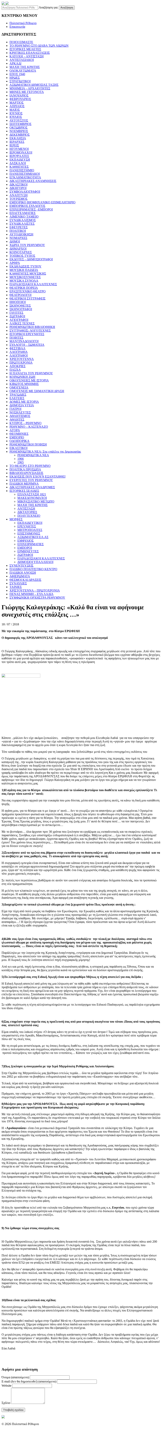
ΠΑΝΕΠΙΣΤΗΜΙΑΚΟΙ (24, 173)
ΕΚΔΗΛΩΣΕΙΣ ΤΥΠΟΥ (25, 266)
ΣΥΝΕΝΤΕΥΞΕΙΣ (21, 565)
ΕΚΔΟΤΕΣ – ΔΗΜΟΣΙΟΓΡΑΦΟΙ (31, 259)
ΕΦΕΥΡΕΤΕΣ (18, 227)
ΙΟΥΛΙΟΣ (15, 117)
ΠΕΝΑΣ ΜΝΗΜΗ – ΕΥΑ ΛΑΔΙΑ (31, 594)
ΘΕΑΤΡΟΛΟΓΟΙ (20, 295)
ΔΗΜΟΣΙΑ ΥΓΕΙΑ (21, 405)
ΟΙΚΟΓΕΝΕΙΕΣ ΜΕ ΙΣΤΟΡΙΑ (29, 380)
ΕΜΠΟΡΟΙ (24, 547)
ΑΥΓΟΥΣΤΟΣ (18, 120)
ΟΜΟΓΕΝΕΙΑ (18, 387)
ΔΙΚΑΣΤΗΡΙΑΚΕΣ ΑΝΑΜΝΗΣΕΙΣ (32, 181)
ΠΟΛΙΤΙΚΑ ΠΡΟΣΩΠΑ (25, 469)
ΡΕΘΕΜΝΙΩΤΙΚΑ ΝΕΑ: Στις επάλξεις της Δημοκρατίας (45, 451)
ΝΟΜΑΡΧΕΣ (18, 238)
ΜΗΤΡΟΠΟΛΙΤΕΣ (29, 530)
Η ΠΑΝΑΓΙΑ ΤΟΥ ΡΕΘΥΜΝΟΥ (31, 373)
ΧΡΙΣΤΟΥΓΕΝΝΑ (21, 359)
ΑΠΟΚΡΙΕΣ (17, 366)
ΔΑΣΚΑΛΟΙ (17, 163)
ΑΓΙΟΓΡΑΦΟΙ (18, 319)
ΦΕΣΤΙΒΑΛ (17, 348)
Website (6, 1385)
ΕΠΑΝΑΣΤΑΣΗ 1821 (31, 494)
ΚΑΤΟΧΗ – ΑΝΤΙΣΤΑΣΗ (26, 56)
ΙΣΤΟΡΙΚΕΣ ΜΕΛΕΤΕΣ (25, 49)
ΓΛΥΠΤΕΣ (16, 312)
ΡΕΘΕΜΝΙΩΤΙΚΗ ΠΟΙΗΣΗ (28, 444)
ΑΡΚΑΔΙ (15, 63)
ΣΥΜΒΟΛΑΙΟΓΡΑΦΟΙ (24, 191)
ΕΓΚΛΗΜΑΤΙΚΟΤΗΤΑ (25, 177)
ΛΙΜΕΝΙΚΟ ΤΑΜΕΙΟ (24, 216)
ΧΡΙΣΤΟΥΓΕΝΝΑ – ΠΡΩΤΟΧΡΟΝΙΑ (34, 590)
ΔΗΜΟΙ (14, 241)
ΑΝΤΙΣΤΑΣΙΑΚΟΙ (21, 60)
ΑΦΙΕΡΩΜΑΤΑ (19, 576)
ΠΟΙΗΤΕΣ (16, 337)
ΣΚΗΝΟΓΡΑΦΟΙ (20, 309)
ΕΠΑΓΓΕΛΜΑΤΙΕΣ (22, 213)
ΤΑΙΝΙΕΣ (15, 587)
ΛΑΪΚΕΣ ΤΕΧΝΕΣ (22, 323)
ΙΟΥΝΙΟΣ (16, 113)
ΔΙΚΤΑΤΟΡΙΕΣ (27, 512)
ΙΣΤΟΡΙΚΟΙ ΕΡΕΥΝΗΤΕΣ (26, 334)
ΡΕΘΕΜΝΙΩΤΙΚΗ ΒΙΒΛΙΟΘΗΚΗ (32, 327)
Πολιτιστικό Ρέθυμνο (23, 23)
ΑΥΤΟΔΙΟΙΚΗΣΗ (21, 234)
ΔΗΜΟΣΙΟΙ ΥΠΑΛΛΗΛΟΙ (35, 562)
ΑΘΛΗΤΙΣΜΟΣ (19, 416)
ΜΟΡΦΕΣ (16, 519)
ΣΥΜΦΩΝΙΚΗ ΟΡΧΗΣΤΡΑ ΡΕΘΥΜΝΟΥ (37, 597)
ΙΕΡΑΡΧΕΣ (16, 141)
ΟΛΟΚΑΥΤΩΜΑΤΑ (22, 70)
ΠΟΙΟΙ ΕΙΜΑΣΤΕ (21, 42)
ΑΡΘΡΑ (14, 263)
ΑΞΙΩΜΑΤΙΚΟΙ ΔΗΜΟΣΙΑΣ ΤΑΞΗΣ (33, 84)
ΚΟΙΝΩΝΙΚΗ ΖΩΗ (22, 376)
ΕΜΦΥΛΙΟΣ (25, 540)
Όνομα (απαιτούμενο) (15, 1377)
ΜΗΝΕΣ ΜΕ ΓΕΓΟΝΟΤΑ (26, 92)
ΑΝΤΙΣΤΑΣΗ (26, 508)
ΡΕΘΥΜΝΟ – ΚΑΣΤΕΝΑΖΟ (28, 426)
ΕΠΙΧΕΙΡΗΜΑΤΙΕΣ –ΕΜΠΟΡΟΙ (31, 209)
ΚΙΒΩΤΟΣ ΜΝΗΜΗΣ (24, 384)
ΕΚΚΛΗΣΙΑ (17, 138)
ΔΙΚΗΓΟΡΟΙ (17, 188)
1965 (20, 462)
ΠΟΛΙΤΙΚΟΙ (17, 230)
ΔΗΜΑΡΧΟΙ (17, 248)
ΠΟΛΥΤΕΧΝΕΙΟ (28, 515)
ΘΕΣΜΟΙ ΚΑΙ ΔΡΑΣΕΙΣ (25, 579)
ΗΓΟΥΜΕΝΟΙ (19, 149)
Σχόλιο (6, 1402)
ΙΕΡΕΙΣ (14, 145)
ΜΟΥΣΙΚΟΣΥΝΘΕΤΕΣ (25, 277)
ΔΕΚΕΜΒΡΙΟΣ (19, 134)
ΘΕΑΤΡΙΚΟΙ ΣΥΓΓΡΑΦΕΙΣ (27, 298)
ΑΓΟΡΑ (14, 430)
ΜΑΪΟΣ (14, 109)
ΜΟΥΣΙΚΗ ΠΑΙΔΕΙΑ (23, 270)
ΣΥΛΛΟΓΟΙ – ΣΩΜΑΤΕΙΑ (26, 344)
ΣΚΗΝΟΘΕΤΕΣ (20, 305)
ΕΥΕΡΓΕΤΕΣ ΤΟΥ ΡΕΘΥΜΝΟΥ (31, 480)
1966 (20, 458)
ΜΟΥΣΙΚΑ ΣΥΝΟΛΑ (23, 280)
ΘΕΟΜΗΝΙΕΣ (18, 433)
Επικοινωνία (17, 26)
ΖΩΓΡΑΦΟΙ (17, 316)
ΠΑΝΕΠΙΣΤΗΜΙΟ (21, 170)
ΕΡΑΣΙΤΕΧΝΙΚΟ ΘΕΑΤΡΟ (27, 291)
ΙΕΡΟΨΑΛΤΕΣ (19, 156)
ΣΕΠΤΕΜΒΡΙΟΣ (20, 124)
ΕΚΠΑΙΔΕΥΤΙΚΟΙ (29, 522)
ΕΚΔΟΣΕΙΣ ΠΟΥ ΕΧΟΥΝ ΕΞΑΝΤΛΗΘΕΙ (37, 476)
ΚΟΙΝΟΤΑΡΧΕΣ (20, 252)
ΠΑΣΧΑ (15, 369)
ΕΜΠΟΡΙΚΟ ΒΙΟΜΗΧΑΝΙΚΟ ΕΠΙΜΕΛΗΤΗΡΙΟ (42, 202)
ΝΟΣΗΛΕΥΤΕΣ (20, 412)
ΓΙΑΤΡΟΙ (15, 409)
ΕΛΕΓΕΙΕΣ (16, 398)
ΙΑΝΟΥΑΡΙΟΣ (18, 95)
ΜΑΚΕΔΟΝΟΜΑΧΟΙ (32, 498)
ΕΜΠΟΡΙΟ (16, 437)
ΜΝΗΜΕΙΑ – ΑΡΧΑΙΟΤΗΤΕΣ (29, 88)
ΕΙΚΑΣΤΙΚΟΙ (18, 448)
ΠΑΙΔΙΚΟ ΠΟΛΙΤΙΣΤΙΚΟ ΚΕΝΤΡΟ (33, 569)
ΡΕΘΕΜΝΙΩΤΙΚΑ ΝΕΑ (33, 455)
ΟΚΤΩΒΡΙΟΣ (18, 127)
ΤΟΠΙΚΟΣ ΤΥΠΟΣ (22, 255)
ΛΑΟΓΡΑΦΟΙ (18, 355)
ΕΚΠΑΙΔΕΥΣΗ (19, 159)
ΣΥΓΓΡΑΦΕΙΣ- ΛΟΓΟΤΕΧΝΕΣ (30, 330)
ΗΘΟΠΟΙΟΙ (17, 302)
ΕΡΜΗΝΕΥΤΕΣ (28, 551)
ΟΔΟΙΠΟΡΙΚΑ (19, 441)
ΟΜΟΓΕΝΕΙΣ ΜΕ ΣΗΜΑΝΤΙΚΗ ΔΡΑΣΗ (36, 391)
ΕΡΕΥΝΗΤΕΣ (26, 526)
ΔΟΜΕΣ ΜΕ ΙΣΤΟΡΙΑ (24, 401)
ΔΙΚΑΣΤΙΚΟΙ (18, 184)
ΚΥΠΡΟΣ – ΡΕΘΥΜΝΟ (25, 423)
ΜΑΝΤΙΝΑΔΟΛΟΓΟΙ (24, 341)
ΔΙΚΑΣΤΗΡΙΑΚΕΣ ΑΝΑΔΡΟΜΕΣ (32, 487)
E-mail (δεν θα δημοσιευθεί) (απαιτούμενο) (29, 1381)
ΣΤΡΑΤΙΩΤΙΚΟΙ (20, 81)
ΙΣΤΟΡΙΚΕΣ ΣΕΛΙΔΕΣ (24, 490)
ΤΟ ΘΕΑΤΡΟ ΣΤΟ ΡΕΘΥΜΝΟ (30, 465)
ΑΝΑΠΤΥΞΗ (18, 195)
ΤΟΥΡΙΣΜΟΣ (18, 198)
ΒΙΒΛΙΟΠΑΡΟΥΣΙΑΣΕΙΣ (26, 473)
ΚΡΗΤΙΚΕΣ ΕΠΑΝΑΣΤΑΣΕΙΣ (29, 52)
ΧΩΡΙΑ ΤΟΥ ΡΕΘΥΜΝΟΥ (27, 245)
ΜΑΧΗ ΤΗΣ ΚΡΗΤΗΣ (24, 67)
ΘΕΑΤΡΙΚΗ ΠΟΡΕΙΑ (23, 287)
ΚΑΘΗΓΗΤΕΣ (19, 166)
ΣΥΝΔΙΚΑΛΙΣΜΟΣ (22, 220)
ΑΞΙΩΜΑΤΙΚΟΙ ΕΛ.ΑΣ (32, 537)
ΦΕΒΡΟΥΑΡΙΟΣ (20, 99)
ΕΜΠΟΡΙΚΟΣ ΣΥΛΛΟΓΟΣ (27, 206)
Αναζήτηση (66, 7)
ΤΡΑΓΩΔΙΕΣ (17, 394)
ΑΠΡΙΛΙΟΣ (16, 106)
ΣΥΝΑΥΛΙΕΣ (18, 583)
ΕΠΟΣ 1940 (17, 74)
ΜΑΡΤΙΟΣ (16, 102)
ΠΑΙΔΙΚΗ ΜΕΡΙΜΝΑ (24, 483)
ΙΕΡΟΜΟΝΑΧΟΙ (20, 152)
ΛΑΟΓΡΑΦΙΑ (18, 352)
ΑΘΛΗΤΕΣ (16, 419)
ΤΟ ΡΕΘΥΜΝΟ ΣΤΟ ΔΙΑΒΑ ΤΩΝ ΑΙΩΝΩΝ (39, 45)
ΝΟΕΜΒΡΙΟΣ (18, 131)
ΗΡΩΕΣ (14, 77)
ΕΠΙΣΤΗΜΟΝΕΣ (28, 533)
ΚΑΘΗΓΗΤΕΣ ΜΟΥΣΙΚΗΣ (27, 273)
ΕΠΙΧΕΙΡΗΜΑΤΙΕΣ (30, 544)
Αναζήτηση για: (48, 7)
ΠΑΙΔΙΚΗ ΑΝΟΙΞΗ (22, 572)
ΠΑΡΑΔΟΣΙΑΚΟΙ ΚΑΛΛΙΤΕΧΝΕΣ (33, 284)
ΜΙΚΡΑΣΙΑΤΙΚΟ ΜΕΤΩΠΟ (35, 501)
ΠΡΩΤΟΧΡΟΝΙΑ (21, 362)
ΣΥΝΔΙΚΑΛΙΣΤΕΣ (22, 223)
